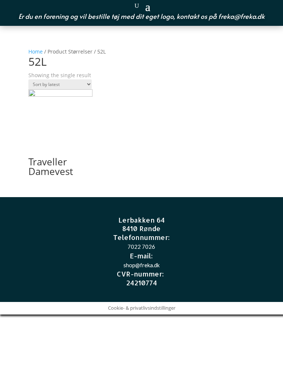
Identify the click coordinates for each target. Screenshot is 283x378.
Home (35, 51)
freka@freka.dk (241, 16)
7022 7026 (141, 246)
